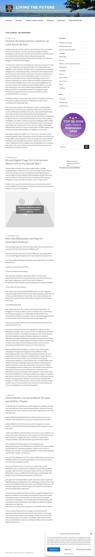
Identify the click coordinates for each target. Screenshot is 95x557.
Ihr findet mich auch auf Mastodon (69, 167)
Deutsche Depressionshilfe (67, 50)
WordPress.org (63, 106)
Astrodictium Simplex (65, 43)
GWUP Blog (62, 57)
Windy (61, 84)
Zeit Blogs (62, 88)
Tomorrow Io (63, 81)
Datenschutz (61, 20)
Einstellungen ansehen (83, 549)
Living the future (35, 7)
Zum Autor (18, 20)
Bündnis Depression (65, 46)
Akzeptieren (54, 549)
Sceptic (61, 74)
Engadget (62, 53)
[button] (91, 534)
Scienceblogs (63, 77)
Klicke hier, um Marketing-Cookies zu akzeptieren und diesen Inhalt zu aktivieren (29, 209)
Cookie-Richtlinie (68, 553)
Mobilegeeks (63, 67)
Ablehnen (67, 549)
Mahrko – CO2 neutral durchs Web (69, 63)
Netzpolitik (62, 70)
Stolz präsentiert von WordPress (23, 552)
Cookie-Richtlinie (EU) (75, 20)
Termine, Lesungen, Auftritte (34, 20)
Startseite (9, 20)
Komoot (61, 60)
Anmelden (62, 99)
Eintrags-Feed (63, 102)
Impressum (50, 20)
